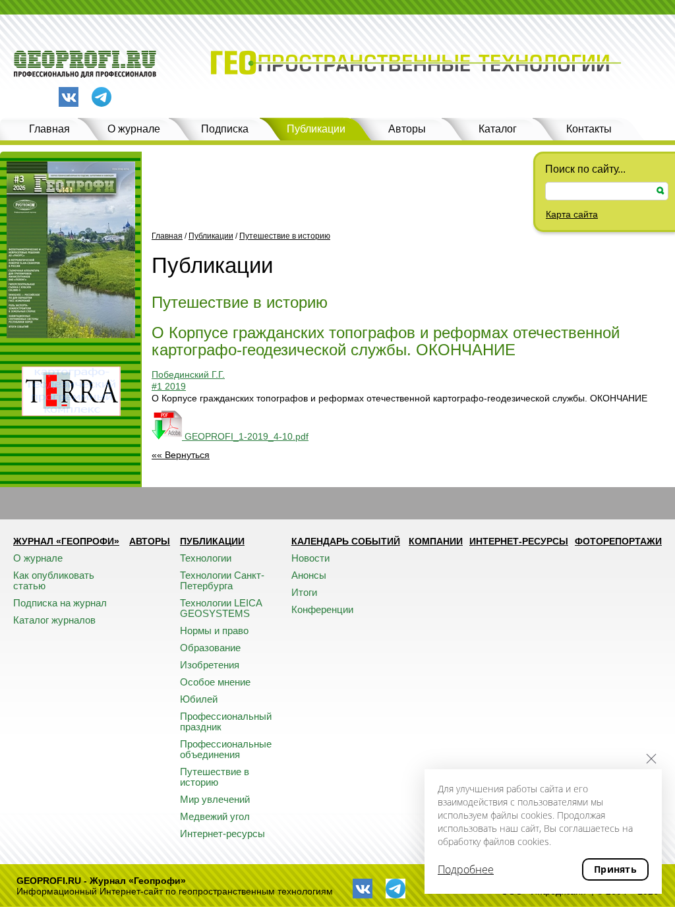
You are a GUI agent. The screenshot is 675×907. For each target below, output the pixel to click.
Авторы (407, 128)
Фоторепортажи (618, 541)
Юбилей (199, 699)
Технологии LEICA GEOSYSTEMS (221, 608)
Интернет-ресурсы (222, 833)
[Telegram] (101, 98)
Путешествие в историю (284, 236)
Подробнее (466, 869)
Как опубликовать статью (53, 580)
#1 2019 (169, 386)
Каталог (498, 128)
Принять (615, 869)
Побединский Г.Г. (188, 374)
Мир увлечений (215, 799)
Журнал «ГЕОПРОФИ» (66, 541)
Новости (310, 558)
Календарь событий (345, 541)
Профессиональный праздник (226, 721)
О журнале (133, 128)
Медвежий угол (215, 816)
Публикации (316, 128)
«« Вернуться (181, 455)
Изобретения (209, 664)
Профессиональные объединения (226, 749)
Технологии (205, 558)
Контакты (589, 128)
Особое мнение (215, 682)
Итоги (304, 592)
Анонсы (308, 575)
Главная (49, 128)
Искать (660, 191)
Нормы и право (214, 630)
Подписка (225, 128)
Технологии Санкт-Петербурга (222, 580)
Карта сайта (572, 214)
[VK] (68, 97)
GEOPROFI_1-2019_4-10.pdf (245, 436)
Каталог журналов (54, 620)
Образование (210, 647)
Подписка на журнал (60, 602)
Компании (436, 541)
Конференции (322, 609)
